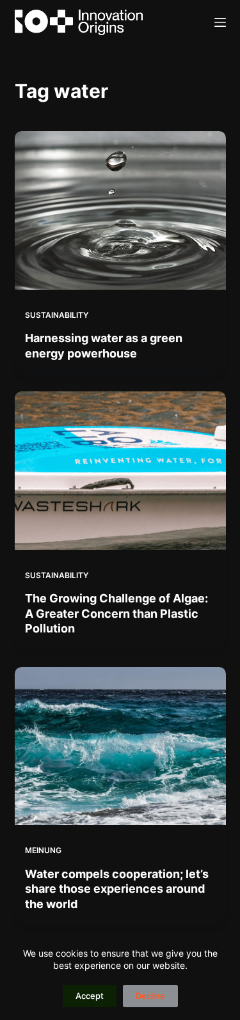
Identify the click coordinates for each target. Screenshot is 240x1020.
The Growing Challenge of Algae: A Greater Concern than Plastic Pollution (116, 613)
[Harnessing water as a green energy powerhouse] (120, 210)
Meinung (43, 850)
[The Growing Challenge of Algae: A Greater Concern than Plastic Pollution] (120, 470)
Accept (90, 996)
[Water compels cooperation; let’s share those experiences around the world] (120, 746)
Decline (150, 996)
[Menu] (220, 22)
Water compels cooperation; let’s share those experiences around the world (117, 889)
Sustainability (56, 315)
